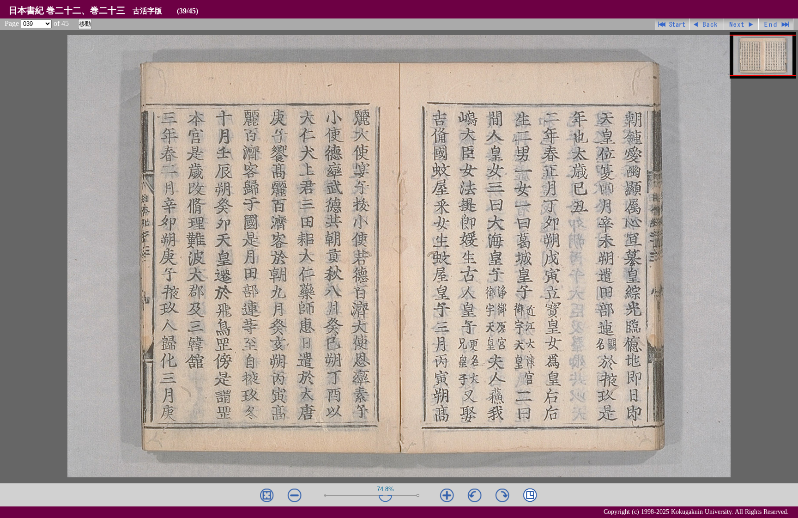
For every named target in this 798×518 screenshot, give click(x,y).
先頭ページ (672, 24)
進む (741, 24)
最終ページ (776, 24)
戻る (706, 24)
